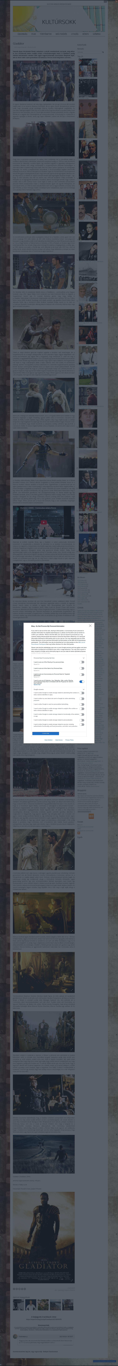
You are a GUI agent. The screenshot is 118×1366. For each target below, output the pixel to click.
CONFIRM (45, 733)
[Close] (91, 626)
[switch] (81, 662)
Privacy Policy (69, 740)
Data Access (59, 740)
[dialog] (59, 683)
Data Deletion (49, 740)
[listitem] (59, 658)
